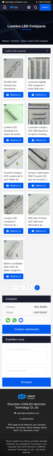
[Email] (21, 320)
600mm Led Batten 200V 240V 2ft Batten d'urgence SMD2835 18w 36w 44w (13, 270)
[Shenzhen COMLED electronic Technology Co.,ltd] (14, 7)
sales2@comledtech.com (16, 2)
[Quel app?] (14, 320)
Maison (5, 41)
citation (45, 7)
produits (15, 41)
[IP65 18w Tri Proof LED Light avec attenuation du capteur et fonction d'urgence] (39, 204)
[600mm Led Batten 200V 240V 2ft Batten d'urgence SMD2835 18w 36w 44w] (13, 250)
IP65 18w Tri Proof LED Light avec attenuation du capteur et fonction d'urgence (37, 225)
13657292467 (44, 2)
